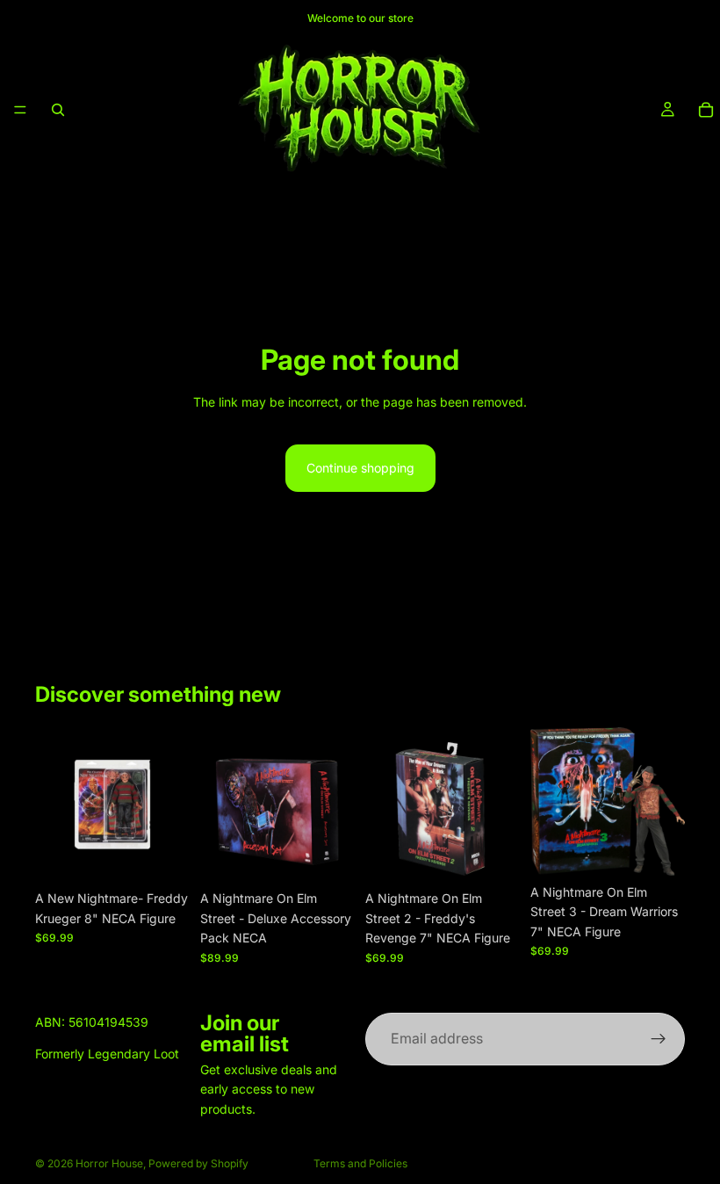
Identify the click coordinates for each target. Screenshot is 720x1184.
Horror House (109, 1163)
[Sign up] (658, 1039)
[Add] (162, 855)
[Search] (58, 109)
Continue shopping (360, 467)
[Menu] (20, 110)
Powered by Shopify (198, 1163)
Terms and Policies (360, 1163)
